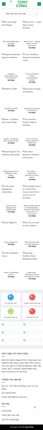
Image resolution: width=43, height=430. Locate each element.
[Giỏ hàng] (39, 4)
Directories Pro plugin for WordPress (32, 109)
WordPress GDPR (11, 108)
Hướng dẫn (6, 411)
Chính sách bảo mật (10, 415)
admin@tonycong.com (17, 397)
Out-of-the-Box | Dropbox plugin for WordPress (32, 141)
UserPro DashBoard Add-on (11, 273)
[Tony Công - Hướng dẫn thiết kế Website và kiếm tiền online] (21, 4)
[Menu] (4, 4)
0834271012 (10, 393)
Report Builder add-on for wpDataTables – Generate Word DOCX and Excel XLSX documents (32, 210)
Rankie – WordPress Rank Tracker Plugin (11, 140)
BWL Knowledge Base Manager (11, 42)
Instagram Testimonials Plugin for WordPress (11, 76)
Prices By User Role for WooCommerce (32, 243)
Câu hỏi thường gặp (10, 419)
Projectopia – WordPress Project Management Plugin (32, 274)
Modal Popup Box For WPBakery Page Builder (11, 173)
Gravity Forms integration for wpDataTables (11, 208)
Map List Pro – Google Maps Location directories (32, 43)
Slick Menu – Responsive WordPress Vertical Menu (32, 174)
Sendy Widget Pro (11, 242)
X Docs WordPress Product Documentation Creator (32, 77)
